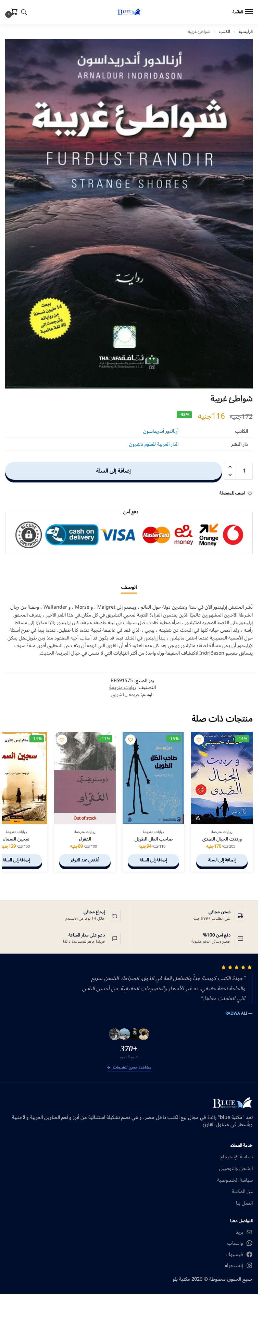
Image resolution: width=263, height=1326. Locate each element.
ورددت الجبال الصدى (222, 839)
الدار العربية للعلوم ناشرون (153, 444)
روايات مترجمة (122, 687)
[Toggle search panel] (24, 12)
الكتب (224, 31)
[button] (13, 12)
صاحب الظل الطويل (154, 839)
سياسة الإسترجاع (237, 1157)
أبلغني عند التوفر (85, 860)
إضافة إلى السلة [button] (222, 860)
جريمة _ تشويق (125, 695)
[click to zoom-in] (129, 213)
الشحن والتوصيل (236, 1168)
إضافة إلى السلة (113, 471)
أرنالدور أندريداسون (160, 431)
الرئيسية (246, 31)
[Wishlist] (199, 739)
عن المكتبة (242, 1191)
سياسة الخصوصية (235, 1180)
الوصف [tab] (129, 587)
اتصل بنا (244, 1203)
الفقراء (85, 839)
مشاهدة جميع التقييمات (132, 1067)
